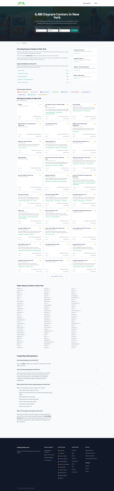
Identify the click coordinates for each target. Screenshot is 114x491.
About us (87, 466)
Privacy (87, 471)
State (48, 28)
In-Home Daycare (43, 94)
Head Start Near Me (90, 455)
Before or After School (23, 82)
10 (66, 279)
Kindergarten (65, 92)
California (74, 450)
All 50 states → (75, 472)
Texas (73, 453)
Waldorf (60, 478)
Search (75, 30)
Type (37, 28)
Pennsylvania (75, 461)
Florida (73, 455)
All (20, 43)
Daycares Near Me (90, 450)
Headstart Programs (22, 76)
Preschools (34, 92)
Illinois (73, 464)
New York (24, 43)
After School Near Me (90, 453)
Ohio (73, 466)
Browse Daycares (87, 3)
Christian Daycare (45, 92)
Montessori (55, 92)
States (95, 3)
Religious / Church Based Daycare (25, 79)
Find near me (76, 53)
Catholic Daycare (86, 92)
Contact (87, 468)
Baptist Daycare (22, 94)
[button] (87, 3)
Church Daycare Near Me (91, 458)
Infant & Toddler (75, 92)
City (60, 28)
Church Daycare (47, 460)
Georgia (73, 469)
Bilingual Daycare (32, 94)
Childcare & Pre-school (23, 73)
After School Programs (23, 92)
